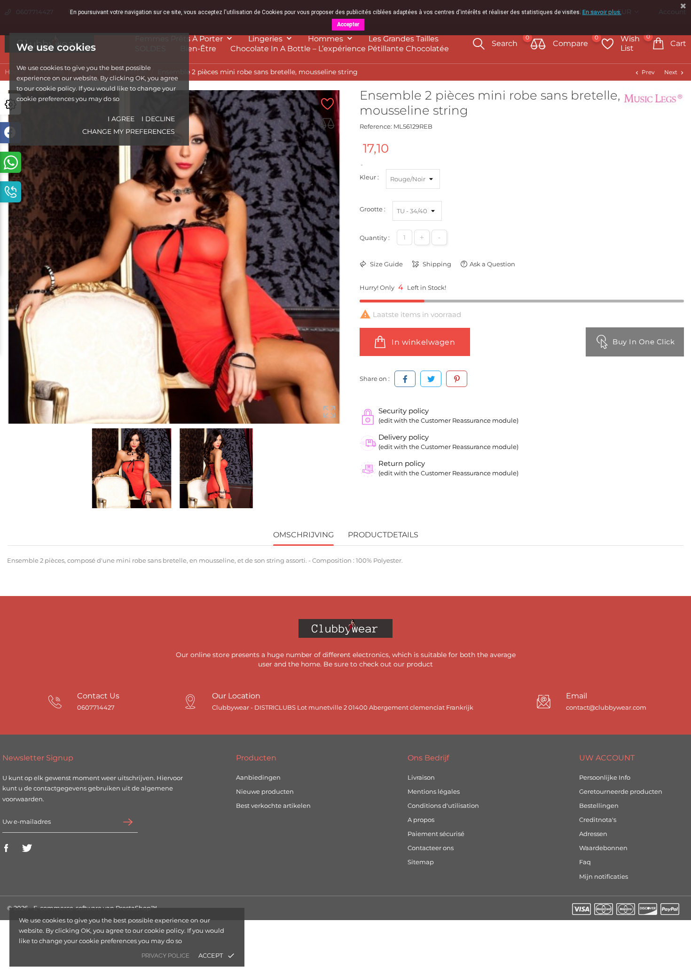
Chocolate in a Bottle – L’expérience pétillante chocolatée (339, 48)
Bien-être (198, 48)
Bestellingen (599, 805)
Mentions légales (434, 791)
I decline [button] (158, 119)
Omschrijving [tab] (303, 534)
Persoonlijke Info (604, 777)
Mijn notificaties (603, 876)
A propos (421, 819)
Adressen (593, 833)
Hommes (326, 38)
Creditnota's (597, 819)
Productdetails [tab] (383, 534)
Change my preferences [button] (128, 131)
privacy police (165, 955)
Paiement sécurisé (436, 833)
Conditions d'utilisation (443, 805)
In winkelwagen (422, 342)
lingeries (266, 38)
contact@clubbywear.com (606, 707)
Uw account (607, 757)
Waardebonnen (603, 848)
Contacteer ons (431, 848)
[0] (538, 44)
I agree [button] (121, 119)
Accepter (348, 24)
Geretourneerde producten (620, 791)
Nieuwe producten (265, 791)
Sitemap (421, 862)
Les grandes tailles (404, 38)
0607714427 (96, 707)
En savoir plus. (601, 11)
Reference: (376, 126)
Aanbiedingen (258, 777)
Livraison (421, 777)
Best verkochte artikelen (273, 805)
